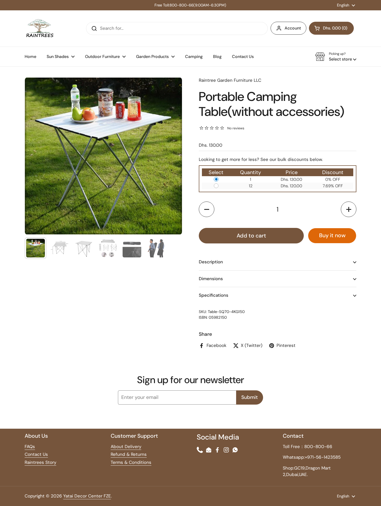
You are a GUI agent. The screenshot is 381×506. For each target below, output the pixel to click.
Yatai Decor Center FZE (87, 496)
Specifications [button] (213, 295)
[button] (335, 57)
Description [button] (211, 262)
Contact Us (36, 454)
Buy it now (332, 235)
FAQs (30, 446)
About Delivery (126, 446)
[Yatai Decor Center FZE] (40, 28)
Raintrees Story (40, 462)
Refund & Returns (129, 454)
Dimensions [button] (211, 278)
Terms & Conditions (131, 462)
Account (293, 28)
